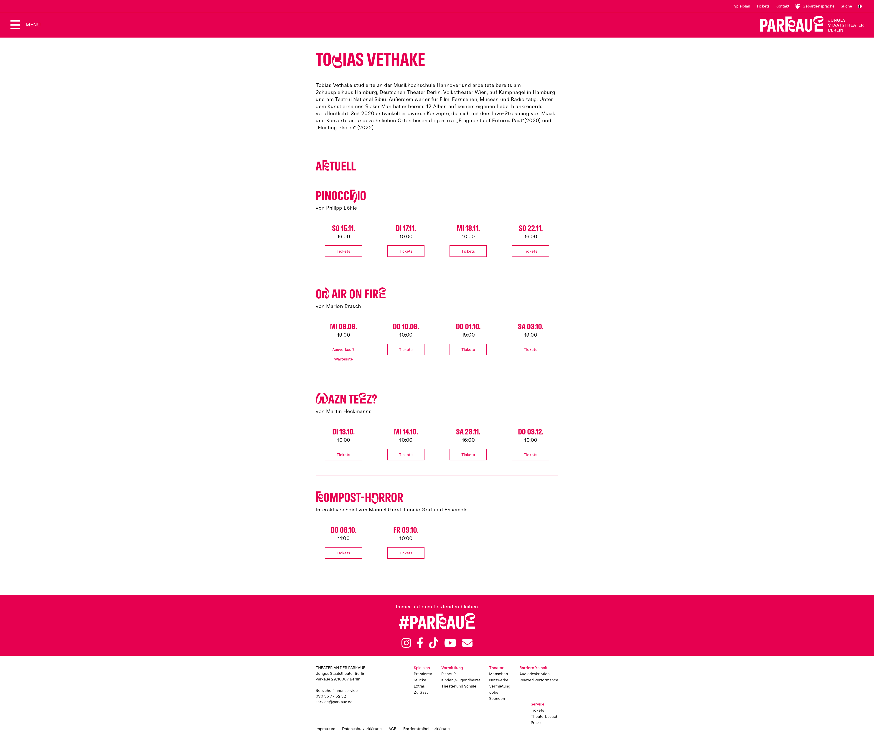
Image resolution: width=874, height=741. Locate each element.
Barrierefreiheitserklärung (426, 728)
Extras (419, 686)
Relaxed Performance (538, 680)
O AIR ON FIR (351, 294)
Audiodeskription (534, 674)
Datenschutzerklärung (362, 728)
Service (537, 704)
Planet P (448, 674)
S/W (860, 6)
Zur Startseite (809, 24)
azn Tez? (346, 399)
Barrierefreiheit (533, 667)
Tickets (763, 6)
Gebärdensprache (819, 6)
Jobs (493, 692)
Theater (496, 667)
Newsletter (467, 643)
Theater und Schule (458, 686)
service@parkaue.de (334, 702)
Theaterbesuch (544, 716)
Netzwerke (498, 680)
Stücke (420, 680)
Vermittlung (452, 667)
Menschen (498, 674)
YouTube (450, 643)
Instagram (406, 643)
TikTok (433, 642)
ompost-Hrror (359, 497)
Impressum (325, 728)
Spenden (497, 698)
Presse (537, 722)
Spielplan (742, 6)
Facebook (420, 642)
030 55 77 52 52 (331, 696)
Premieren (423, 674)
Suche (846, 6)
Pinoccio (341, 196)
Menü (33, 25)
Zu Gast (421, 692)
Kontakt (782, 6)
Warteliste (343, 359)
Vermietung (499, 686)
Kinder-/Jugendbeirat (460, 680)
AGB (392, 728)
